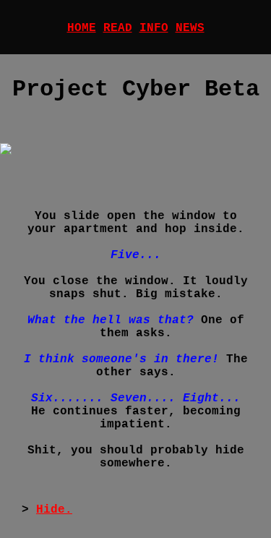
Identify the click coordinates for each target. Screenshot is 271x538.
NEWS (190, 28)
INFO (153, 28)
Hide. (54, 509)
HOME (81, 28)
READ (117, 28)
